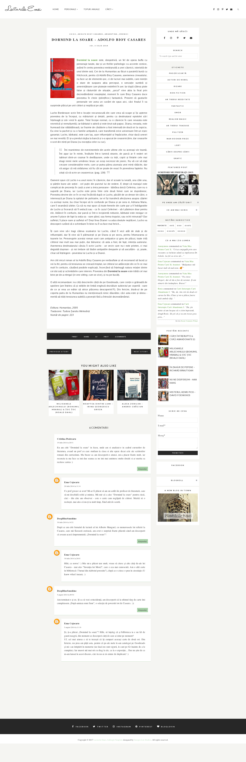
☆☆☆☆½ (171, 231)
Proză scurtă (178, 73)
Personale (70, 9)
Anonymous (163, 273)
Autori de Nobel (178, 80)
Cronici (123, 34)
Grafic (178, 158)
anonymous (163, 246)
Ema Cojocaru (71, 482)
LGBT (178, 145)
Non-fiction (178, 93)
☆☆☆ (179, 225)
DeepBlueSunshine (66, 518)
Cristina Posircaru (66, 438)
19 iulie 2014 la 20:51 (65, 442)
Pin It (106, 337)
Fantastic (178, 106)
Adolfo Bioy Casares (90, 34)
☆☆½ (172, 225)
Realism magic (178, 119)
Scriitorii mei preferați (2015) (175, 172)
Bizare (178, 86)
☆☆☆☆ (72, 34)
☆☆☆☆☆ (181, 231)
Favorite (162, 225)
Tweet (75, 337)
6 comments (120, 337)
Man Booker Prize (178, 139)
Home (56, 9)
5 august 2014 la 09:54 (65, 595)
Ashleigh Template (115, 740)
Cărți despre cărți (178, 152)
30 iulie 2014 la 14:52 (65, 522)
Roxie (160, 288)
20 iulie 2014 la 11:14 (72, 486)
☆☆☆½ (188, 225)
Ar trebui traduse (177, 126)
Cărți (108, 9)
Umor (178, 112)
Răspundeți (142, 469)
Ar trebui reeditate (177, 99)
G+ (96, 337)
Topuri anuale (92, 9)
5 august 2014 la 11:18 (72, 627)
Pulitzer (177, 132)
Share (86, 337)
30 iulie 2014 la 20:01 (72, 558)
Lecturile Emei (100, 740)
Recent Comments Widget (189, 321)
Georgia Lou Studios (142, 740)
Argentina (111, 34)
